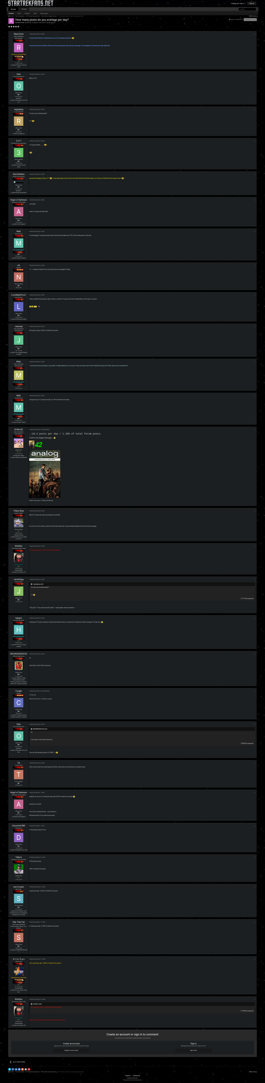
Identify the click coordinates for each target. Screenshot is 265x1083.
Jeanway (19, 326)
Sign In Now (193, 1050)
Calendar (27, 13)
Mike (18, 361)
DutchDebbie (19, 174)
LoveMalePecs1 (18, 295)
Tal (18, 763)
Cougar (18, 691)
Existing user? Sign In (238, 3)
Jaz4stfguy (19, 579)
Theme (127, 1075)
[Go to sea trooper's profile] (18, 898)
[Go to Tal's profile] (18, 774)
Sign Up (251, 3)
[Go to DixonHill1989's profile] (18, 837)
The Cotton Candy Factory (47, 22)
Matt (18, 231)
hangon (18, 618)
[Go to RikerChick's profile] (11, 21)
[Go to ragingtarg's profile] (18, 121)
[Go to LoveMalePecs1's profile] (18, 306)
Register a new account (71, 1050)
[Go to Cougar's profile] (18, 702)
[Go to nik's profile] (18, 277)
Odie (19, 74)
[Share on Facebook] (12, 1069)
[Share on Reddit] (22, 1069)
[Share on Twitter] (9, 1069)
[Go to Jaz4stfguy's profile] (18, 591)
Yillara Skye (18, 511)
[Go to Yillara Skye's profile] (18, 522)
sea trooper (18, 887)
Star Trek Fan (19, 922)
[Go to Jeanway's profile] (18, 340)
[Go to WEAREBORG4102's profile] (18, 665)
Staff (35, 13)
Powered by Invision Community (132, 1080)
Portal (19, 13)
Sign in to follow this (237, 19)
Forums (11, 13)
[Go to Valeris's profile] (18, 869)
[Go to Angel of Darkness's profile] (18, 211)
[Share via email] (25, 1069)
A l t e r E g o (19, 959)
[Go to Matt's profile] (18, 243)
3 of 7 (18, 141)
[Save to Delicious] (19, 1069)
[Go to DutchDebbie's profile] (18, 182)
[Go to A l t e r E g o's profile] (18, 971)
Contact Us (136, 1075)
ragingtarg (18, 109)
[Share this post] (254, 34)
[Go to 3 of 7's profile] (18, 152)
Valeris (19, 857)
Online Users (44, 13)
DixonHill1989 (18, 825)
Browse (13, 9)
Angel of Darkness (18, 200)
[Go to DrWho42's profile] (18, 443)
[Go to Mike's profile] (18, 375)
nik (18, 265)
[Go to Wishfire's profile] (18, 557)
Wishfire (18, 546)
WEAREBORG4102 (18, 654)
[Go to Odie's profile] (18, 86)
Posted (36, 34)
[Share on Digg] (16, 1069)
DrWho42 (18, 429)
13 (19, 452)
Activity (24, 9)
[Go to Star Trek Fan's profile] (18, 937)
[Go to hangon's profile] (18, 629)
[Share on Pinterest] (28, 1069)
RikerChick (20, 22)
